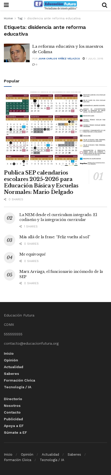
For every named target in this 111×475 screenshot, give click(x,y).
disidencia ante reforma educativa (54, 18)
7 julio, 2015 (94, 58)
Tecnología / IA (17, 387)
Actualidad (13, 367)
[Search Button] (104, 5)
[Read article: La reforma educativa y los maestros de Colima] (17, 53)
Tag (20, 18)
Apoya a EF (14, 426)
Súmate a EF (15, 432)
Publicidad (13, 419)
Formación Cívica (19, 380)
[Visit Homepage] (55, 5)
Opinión (11, 360)
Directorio (13, 399)
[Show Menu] (6, 5)
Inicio (9, 353)
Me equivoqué (32, 254)
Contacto (12, 412)
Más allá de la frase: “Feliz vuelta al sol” (54, 237)
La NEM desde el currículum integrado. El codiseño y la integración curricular (58, 217)
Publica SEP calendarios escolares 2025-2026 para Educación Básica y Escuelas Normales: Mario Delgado (41, 182)
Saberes (11, 373)
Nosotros (12, 405)
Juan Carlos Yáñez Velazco (59, 58)
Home (8, 18)
